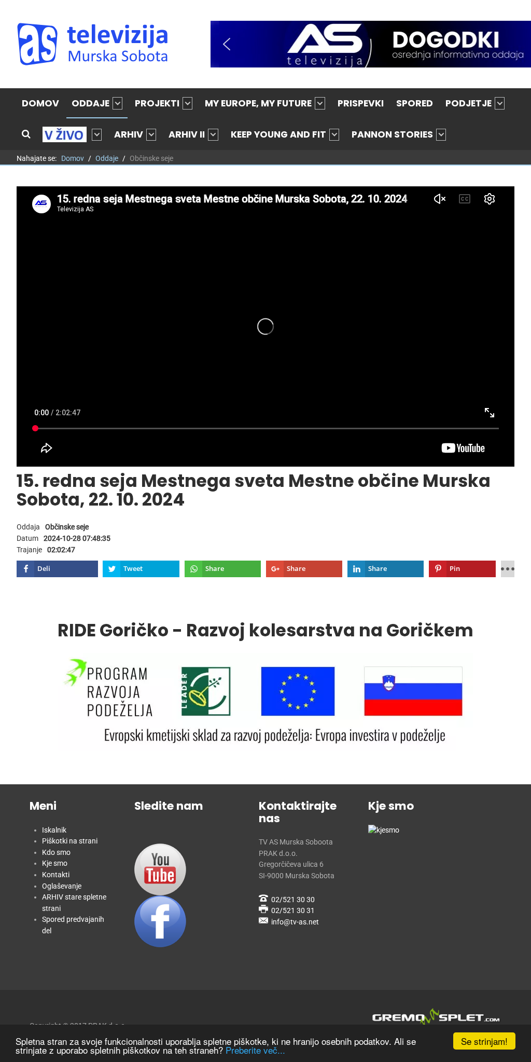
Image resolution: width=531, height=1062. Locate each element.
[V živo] (72, 134)
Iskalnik (54, 830)
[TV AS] (94, 44)
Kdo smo (56, 852)
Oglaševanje (61, 886)
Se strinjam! (484, 1040)
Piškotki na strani (69, 841)
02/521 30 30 (293, 899)
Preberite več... (255, 1049)
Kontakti (55, 874)
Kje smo (54, 863)
